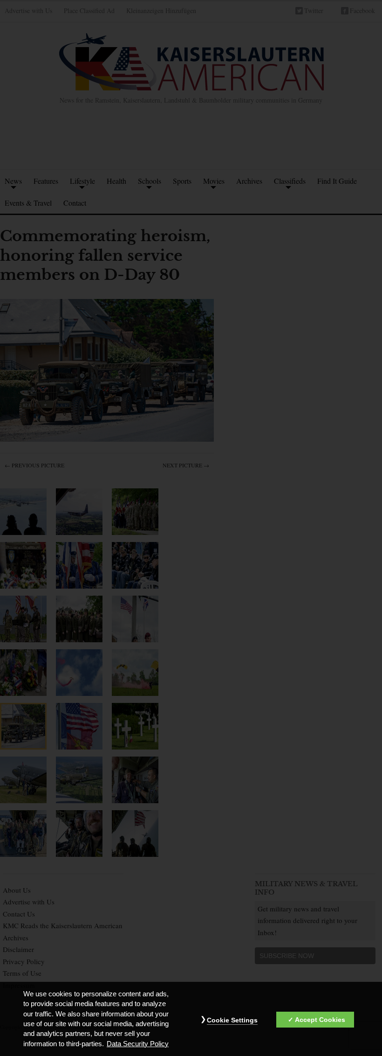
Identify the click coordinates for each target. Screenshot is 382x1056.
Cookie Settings (232, 1020)
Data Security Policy (138, 1044)
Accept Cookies (320, 1019)
